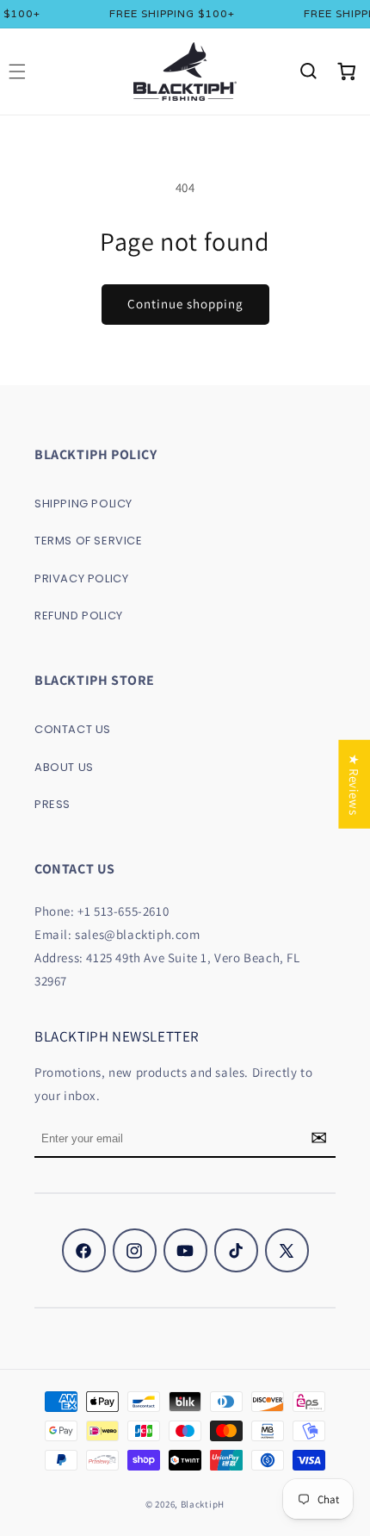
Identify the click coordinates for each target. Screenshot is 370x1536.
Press (52, 804)
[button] (308, 71)
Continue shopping (185, 303)
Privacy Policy (81, 578)
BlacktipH (203, 1504)
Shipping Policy (83, 503)
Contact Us (72, 729)
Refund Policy (78, 615)
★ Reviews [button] (354, 783)
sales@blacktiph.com (137, 934)
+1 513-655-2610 (123, 911)
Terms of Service (88, 540)
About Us (64, 767)
